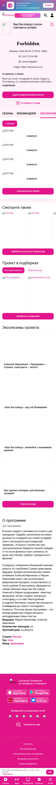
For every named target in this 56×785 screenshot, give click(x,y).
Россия (16, 636)
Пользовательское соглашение (28, 754)
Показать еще (28, 504)
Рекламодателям (28, 749)
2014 (10, 640)
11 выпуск (8, 73)
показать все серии (28, 191)
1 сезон (19, 73)
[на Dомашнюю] (8, 14)
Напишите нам (32, 724)
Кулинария (17, 643)
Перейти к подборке (28, 316)
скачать (48, 5)
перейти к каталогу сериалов (28, 251)
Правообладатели (28, 764)
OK (50, 772)
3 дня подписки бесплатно (28, 15)
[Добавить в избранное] (52, 25)
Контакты (28, 744)
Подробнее (7, 774)
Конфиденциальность (28, 759)
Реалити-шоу (35, 270)
